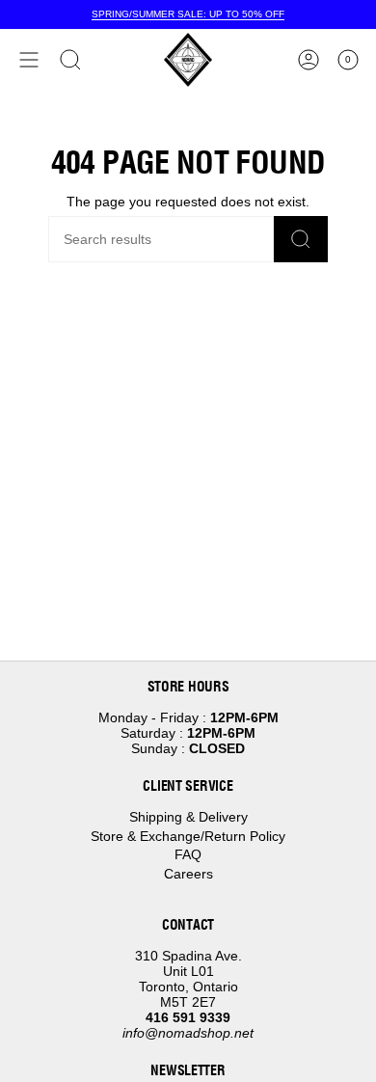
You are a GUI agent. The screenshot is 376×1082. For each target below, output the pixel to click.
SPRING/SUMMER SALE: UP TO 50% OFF (188, 14)
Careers (188, 873)
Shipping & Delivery (188, 817)
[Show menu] (29, 60)
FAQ (188, 854)
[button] (70, 60)
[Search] (301, 239)
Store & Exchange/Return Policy (188, 836)
